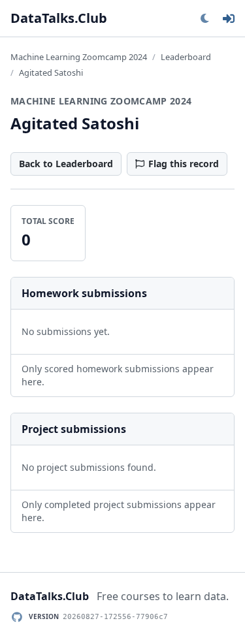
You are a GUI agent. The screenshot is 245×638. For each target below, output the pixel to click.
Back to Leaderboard (66, 163)
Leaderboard (186, 57)
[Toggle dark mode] (204, 18)
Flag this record (183, 163)
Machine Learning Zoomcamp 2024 (78, 57)
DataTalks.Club (58, 18)
